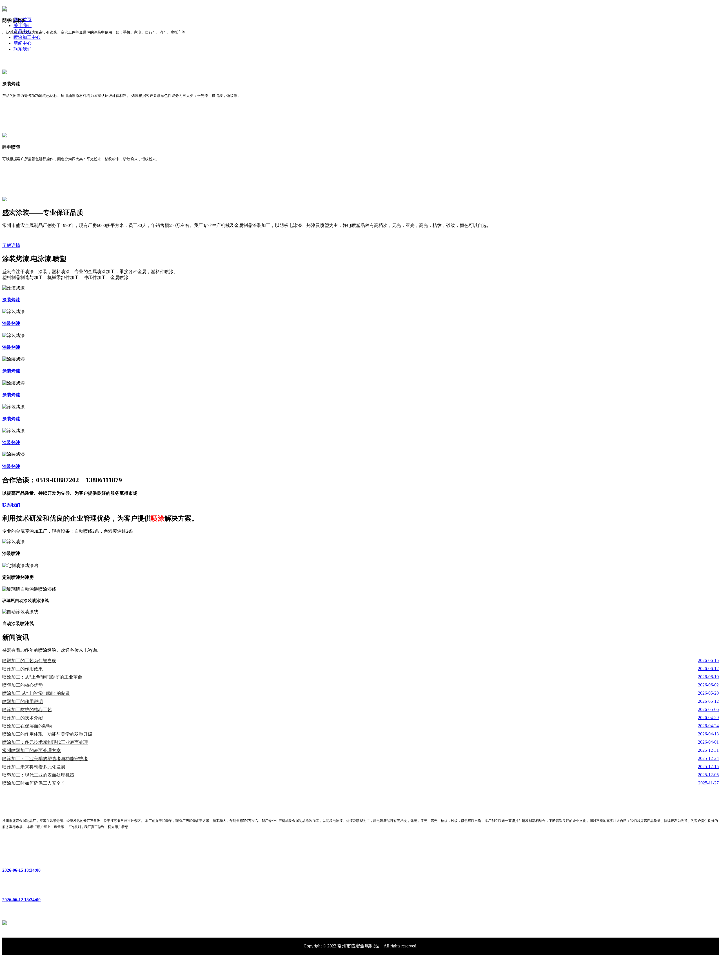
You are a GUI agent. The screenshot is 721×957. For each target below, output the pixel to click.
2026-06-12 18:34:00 (21, 899)
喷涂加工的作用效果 (22, 668)
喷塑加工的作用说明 (22, 701)
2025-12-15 (708, 766)
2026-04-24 (708, 725)
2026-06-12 (708, 668)
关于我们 (23, 25)
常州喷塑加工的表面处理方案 (31, 750)
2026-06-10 (708, 676)
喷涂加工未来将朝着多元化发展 (33, 766)
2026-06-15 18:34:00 (21, 870)
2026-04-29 (708, 717)
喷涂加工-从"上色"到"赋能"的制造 (36, 693)
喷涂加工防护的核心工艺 (27, 709)
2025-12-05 (708, 774)
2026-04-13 (708, 733)
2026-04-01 (708, 742)
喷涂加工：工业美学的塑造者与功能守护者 (45, 758)
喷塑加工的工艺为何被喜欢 (29, 660)
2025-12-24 (708, 758)
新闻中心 (23, 43)
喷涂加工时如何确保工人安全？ (33, 783)
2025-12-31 (708, 750)
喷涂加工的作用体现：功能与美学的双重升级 (47, 734)
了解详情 (11, 245)
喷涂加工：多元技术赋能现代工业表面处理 (45, 742)
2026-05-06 (708, 709)
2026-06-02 (708, 684)
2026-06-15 (708, 660)
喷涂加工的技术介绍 (22, 717)
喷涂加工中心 (27, 37)
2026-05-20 (708, 693)
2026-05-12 (708, 701)
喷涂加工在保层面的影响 (27, 726)
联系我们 (23, 49)
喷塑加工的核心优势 (22, 685)
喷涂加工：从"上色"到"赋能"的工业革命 (42, 677)
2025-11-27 (708, 782)
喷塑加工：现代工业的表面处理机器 (38, 775)
